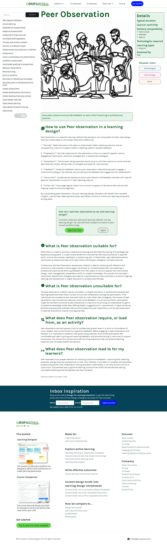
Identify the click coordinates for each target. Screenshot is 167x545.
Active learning (9, 24)
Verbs (149, 81)
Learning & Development (76, 441)
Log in (103, 230)
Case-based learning (12, 103)
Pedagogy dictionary (131, 450)
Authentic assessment (12, 60)
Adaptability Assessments (14, 27)
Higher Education (73, 438)
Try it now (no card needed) (34, 525)
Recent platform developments (135, 447)
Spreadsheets (71, 513)
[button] (59, 3)
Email (77, 403)
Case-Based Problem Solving (15, 107)
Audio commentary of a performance (19, 57)
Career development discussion (17, 92)
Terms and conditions (131, 480)
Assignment (8, 53)
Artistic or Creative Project (14, 46)
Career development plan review (17, 96)
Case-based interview (12, 99)
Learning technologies (75, 462)
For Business (91, 4)
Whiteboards (70, 516)
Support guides (129, 441)
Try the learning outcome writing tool (81, 474)
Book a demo (127, 438)
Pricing (122, 4)
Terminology (149, 75)
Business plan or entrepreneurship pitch (18, 83)
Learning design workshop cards (136, 453)
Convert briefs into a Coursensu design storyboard (87, 489)
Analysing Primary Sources (14, 35)
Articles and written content (15, 42)
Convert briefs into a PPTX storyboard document (86, 495)
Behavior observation (12, 68)
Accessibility (127, 489)
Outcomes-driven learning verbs (79, 459)
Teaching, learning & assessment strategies (84, 453)
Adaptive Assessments (12, 31)
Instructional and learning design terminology (85, 456)
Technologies (150, 68)
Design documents (73, 507)
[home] (37, 3)
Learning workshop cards (76, 510)
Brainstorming (9, 71)
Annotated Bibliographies (14, 38)
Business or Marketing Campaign (17, 79)
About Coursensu (129, 465)
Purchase (126, 471)
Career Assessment (11, 88)
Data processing (129, 483)
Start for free (74, 230)
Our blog (126, 444)
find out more (75, 407)
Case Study (7, 110)
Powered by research (131, 474)
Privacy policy (128, 477)
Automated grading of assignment (18, 64)
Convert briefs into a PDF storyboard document (86, 492)
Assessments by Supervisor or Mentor (19, 49)
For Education (75, 4)
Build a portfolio (10, 75)
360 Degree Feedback (12, 20)
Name (52, 403)
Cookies (125, 486)
